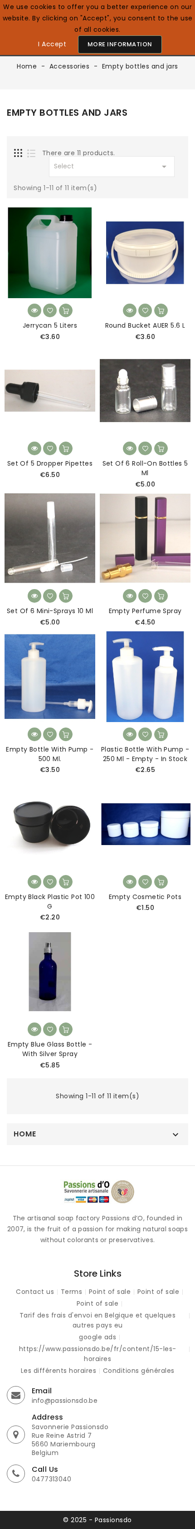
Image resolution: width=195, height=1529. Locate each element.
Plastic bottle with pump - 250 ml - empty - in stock (145, 754)
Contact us (35, 1291)
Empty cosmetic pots (145, 896)
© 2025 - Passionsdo (97, 1519)
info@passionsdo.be (65, 1400)
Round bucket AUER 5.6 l (145, 325)
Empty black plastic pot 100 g (50, 901)
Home (25, 1134)
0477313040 (52, 1479)
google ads (97, 1337)
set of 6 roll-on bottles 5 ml (145, 468)
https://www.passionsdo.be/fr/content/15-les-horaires (97, 1353)
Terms (72, 1291)
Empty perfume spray (145, 610)
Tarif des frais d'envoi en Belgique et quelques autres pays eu (98, 1320)
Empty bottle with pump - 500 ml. (49, 754)
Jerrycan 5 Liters (50, 325)
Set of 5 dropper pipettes (50, 463)
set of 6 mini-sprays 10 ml (50, 610)
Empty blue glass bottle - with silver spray (50, 1049)
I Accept (52, 44)
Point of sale (110, 1291)
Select (112, 166)
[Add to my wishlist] (50, 310)
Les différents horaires (59, 1370)
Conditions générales (139, 1370)
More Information (120, 44)
